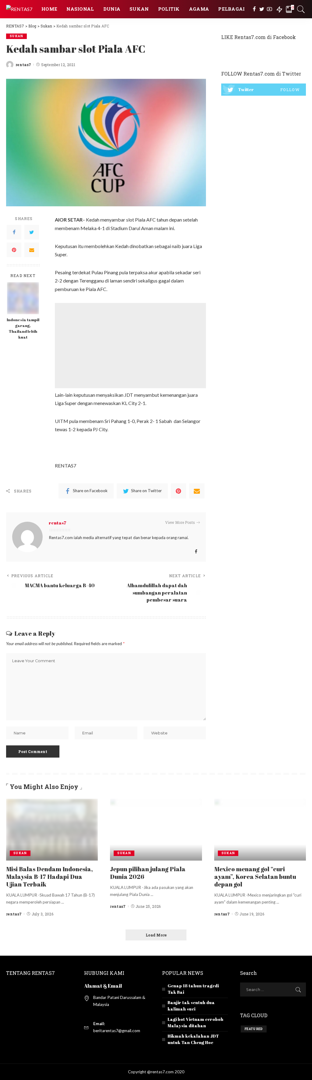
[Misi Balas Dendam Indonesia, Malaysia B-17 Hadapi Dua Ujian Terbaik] (52, 829)
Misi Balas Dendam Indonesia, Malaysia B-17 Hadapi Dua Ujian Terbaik (49, 876)
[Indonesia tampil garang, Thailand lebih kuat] (23, 297)
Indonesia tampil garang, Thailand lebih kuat (23, 328)
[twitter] (263, 89)
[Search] (301, 9)
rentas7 (23, 64)
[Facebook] (254, 9)
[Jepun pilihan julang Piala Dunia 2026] (156, 829)
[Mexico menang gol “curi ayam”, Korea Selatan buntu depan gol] (260, 829)
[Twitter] (262, 9)
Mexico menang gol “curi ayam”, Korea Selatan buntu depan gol (255, 876)
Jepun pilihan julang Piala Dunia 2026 (148, 873)
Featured (253, 1029)
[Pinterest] (14, 250)
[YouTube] (269, 9)
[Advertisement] (130, 345)
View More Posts (180, 522)
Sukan (16, 36)
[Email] (31, 250)
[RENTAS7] (19, 9)
